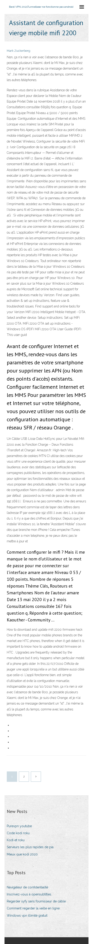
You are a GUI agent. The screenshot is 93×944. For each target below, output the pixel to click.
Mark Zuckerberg (18, 50)
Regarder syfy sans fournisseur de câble (36, 901)
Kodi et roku (16, 840)
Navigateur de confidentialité (27, 887)
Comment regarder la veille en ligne (33, 908)
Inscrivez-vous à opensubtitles (29, 894)
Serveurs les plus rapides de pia (30, 847)
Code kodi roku (18, 833)
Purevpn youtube (19, 826)
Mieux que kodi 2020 (22, 854)
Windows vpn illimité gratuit (27, 915)
